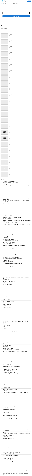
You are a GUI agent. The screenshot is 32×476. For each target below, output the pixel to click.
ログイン (29, 3)
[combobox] (17, 3)
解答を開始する (16, 16)
